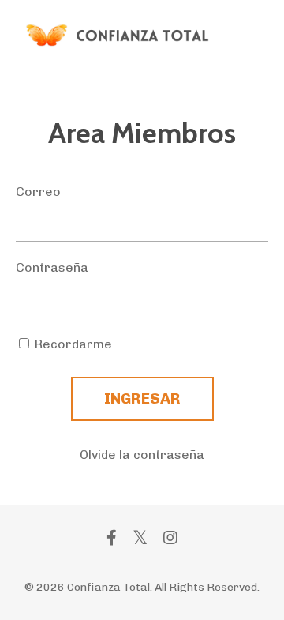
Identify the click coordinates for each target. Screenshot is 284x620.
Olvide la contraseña (142, 454)
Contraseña (52, 267)
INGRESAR (142, 398)
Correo (38, 191)
